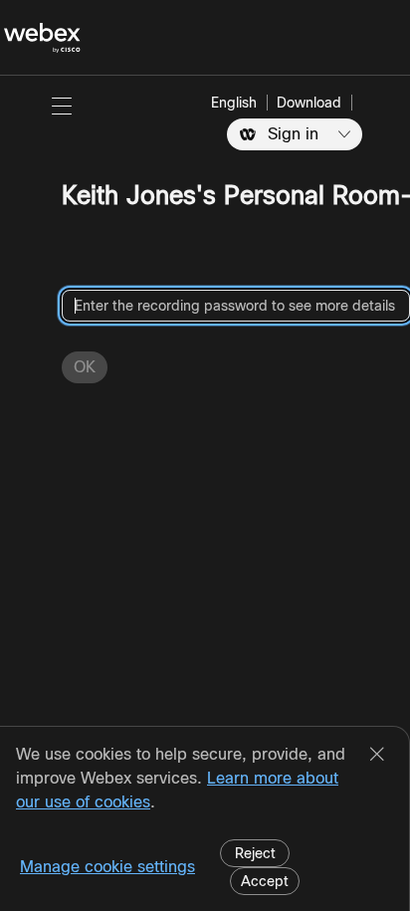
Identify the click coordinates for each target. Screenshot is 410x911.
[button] (62, 105)
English (234, 103)
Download (309, 103)
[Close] (377, 756)
